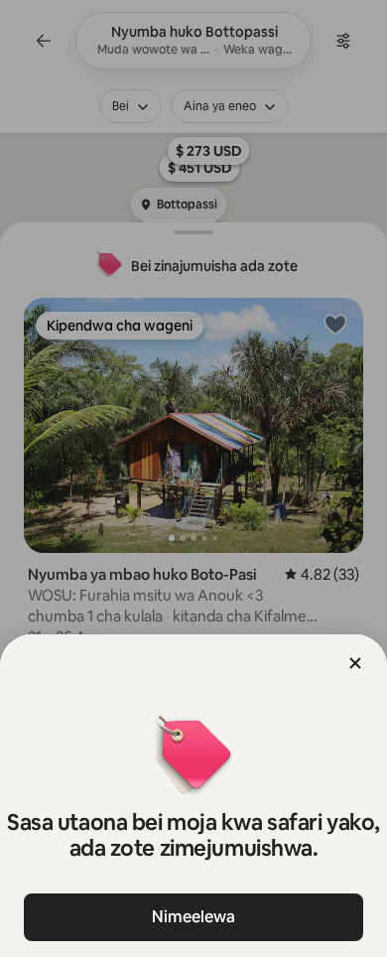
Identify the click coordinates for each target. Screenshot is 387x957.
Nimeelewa (193, 916)
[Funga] (355, 663)
